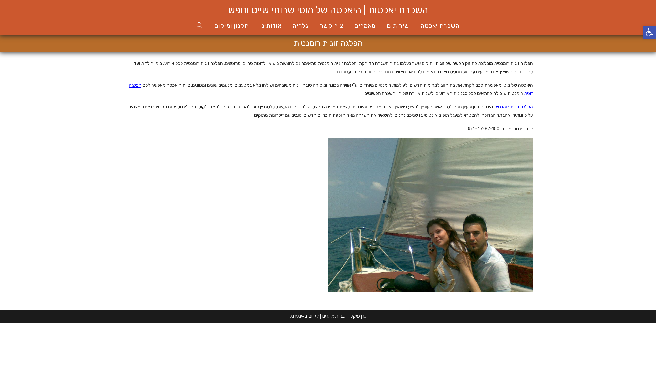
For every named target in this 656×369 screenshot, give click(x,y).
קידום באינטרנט (304, 316)
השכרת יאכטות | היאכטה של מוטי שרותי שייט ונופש (328, 10)
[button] (649, 32)
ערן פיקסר (357, 316)
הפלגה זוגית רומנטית (513, 107)
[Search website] (200, 26)
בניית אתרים (333, 316)
